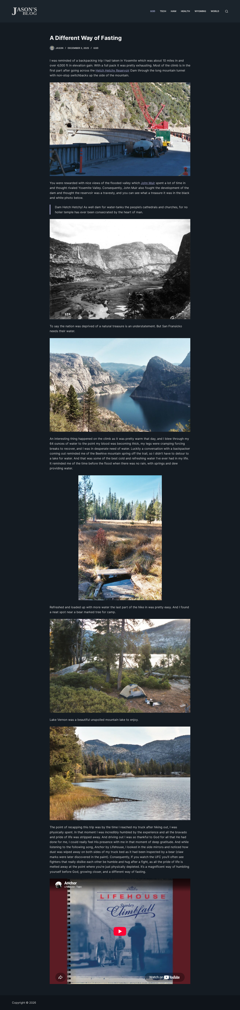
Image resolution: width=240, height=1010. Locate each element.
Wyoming (200, 11)
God (152, 11)
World (215, 11)
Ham (173, 11)
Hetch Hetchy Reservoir (112, 70)
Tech (163, 11)
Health (185, 11)
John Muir (148, 183)
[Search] (226, 11)
